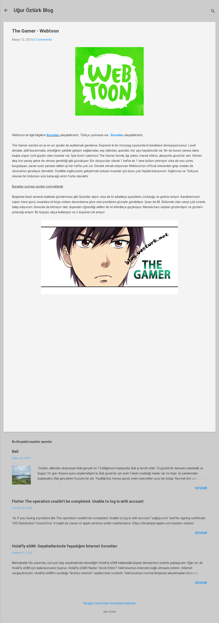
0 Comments (43, 40)
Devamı (201, 488)
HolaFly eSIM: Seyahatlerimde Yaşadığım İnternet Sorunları (64, 546)
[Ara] (213, 11)
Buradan (53, 135)
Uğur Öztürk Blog (33, 10)
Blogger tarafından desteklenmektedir (109, 603)
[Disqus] (109, 366)
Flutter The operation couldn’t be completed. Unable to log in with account (78, 501)
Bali (15, 451)
